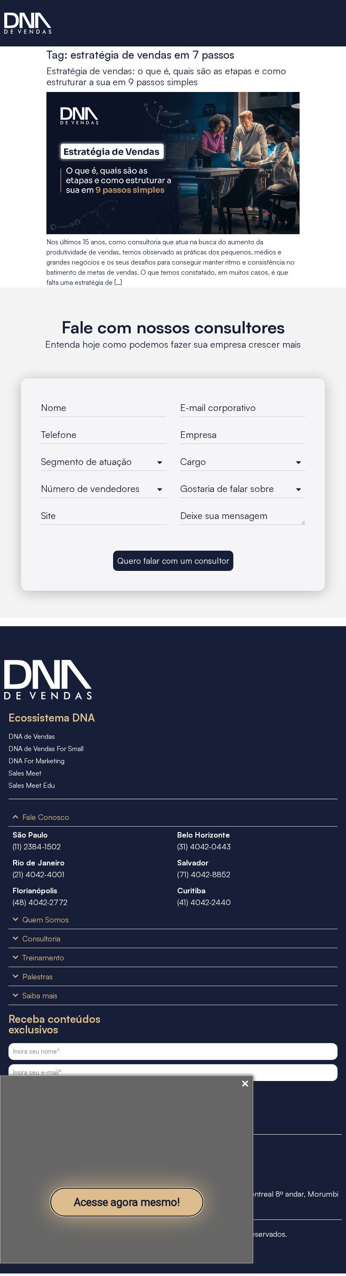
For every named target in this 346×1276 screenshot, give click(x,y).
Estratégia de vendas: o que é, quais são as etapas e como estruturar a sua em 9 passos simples (166, 76)
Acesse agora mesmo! (127, 1202)
